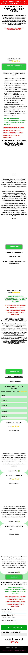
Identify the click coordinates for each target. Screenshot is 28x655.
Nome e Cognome (7, 609)
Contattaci (23, 650)
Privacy (17, 650)
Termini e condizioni (8, 650)
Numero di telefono (7, 620)
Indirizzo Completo (7, 615)
